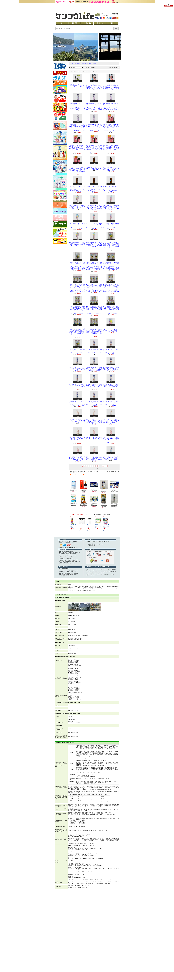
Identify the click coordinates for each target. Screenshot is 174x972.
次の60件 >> (104, 466)
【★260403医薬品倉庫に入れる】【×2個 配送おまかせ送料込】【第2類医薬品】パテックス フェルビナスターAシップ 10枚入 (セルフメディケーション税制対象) (114, 491)
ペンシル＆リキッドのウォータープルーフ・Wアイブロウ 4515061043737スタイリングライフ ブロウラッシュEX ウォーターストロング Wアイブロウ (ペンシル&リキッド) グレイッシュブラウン (94, 86)
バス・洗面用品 (84, 63)
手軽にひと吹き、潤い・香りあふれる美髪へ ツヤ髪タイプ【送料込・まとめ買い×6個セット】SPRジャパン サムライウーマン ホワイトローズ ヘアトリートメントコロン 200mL (77, 458)
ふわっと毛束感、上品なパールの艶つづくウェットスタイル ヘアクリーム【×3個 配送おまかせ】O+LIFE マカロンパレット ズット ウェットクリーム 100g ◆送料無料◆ (111, 207)
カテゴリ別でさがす (78, 63)
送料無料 (93, 67)
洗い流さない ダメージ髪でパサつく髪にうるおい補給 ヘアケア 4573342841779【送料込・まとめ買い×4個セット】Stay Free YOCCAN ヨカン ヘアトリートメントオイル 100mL (111, 168)
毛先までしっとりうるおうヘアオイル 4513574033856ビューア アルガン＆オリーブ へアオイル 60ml (77, 85)
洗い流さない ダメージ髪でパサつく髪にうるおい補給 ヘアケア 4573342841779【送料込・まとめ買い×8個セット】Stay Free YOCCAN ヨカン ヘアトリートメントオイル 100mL (94, 189)
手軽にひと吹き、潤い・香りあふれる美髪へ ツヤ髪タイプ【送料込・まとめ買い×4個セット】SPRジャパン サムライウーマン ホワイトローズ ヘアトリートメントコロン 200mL (111, 440)
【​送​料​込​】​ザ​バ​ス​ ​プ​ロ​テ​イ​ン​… (90, 526)
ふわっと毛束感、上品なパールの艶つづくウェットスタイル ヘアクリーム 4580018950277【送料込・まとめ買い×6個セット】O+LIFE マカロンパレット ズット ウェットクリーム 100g (111, 226)
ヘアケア (89, 63)
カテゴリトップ (71, 63)
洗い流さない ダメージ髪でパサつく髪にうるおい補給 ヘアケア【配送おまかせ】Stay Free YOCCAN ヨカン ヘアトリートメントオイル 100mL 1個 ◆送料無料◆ (111, 189)
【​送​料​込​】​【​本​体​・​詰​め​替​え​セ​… (106, 526)
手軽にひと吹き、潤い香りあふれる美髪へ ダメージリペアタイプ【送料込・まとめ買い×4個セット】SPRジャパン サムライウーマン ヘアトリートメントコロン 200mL (94, 421)
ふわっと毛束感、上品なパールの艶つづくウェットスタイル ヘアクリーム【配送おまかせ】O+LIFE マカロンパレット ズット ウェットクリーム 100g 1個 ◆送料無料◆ (94, 244)
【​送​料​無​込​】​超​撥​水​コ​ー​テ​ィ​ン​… (73, 526)
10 (98, 466)
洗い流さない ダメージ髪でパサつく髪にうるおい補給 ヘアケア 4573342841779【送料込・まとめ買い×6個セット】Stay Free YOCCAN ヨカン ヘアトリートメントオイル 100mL (77, 189)
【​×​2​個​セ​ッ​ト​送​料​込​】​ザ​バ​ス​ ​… (81, 526)
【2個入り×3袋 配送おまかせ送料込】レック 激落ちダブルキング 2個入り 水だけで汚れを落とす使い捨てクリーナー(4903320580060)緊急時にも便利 (83, 504)
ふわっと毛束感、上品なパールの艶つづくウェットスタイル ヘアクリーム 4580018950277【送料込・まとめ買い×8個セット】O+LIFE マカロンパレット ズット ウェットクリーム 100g (77, 244)
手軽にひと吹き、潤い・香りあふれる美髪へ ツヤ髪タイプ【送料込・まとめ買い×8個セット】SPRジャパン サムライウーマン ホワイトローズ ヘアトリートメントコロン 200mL (94, 458)
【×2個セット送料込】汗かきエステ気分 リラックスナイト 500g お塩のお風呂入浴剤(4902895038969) (94, 490)
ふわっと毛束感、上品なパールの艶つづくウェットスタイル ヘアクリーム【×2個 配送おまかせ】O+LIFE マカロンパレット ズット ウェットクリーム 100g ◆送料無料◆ (94, 207)
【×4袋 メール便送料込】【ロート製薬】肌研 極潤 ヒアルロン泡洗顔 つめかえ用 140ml (73, 490)
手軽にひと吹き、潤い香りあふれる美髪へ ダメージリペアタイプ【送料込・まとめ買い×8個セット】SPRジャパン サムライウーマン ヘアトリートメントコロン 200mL (77, 440)
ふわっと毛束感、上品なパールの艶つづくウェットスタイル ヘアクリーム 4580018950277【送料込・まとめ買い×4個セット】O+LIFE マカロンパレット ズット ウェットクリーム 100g (77, 226)
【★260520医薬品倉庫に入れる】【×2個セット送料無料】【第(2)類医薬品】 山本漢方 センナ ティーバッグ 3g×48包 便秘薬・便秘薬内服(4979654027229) (93, 504)
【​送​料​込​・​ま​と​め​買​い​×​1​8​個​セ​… (98, 526)
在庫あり (87, 67)
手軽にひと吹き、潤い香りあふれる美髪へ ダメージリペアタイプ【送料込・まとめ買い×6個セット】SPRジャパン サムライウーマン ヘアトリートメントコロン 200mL (111, 421)
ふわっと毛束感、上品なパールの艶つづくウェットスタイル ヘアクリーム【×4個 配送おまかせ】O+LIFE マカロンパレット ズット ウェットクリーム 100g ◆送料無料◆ (94, 226)
